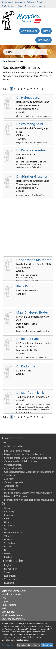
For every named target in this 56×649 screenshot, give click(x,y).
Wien (7, 508)
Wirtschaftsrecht (13, 464)
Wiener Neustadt (13, 532)
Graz (6, 522)
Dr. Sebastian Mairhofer (33, 260)
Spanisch (9, 572)
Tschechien (30, 6)
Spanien (41, 6)
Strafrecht (9, 475)
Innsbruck (9, 515)
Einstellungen (8, 645)
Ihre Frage (43, 40)
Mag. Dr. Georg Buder (32, 312)
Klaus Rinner (25, 286)
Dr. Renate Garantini (31, 150)
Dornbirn (9, 539)
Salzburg (9, 511)
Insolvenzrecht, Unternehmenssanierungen (28, 492)
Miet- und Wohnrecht (16, 496)
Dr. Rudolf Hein (27, 366)
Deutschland (7, 2)
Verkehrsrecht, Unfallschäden (20, 461)
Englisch (8, 565)
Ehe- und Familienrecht (17, 450)
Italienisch (10, 575)
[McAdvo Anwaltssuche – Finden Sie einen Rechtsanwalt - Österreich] (28, 16)
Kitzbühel (9, 557)
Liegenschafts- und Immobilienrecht (24, 454)
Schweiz (30, 2)
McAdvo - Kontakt (11, 594)
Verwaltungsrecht (14, 482)
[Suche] (50, 52)
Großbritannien (8, 6)
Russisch (9, 582)
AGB (4, 608)
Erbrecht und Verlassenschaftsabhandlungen (29, 499)
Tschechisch (10, 579)
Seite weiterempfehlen (14, 590)
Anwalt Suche (29, 31)
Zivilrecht (9, 478)
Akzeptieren (47, 645)
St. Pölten (9, 543)
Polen (20, 6)
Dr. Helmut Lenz (28, 97)
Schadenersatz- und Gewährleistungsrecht (27, 457)
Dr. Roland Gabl (27, 338)
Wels (7, 529)
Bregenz (8, 546)
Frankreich (41, 2)
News (46, 31)
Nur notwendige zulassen (28, 645)
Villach (7, 536)
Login (5, 601)
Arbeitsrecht (11, 485)
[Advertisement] (28, 228)
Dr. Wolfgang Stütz (29, 124)
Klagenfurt (10, 525)
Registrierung (9, 604)
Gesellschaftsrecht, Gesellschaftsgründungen (29, 471)
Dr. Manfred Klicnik (30, 392)
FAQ (4, 597)
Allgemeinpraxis (13, 468)
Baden (7, 550)
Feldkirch (9, 553)
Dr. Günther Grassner (32, 176)
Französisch (10, 568)
